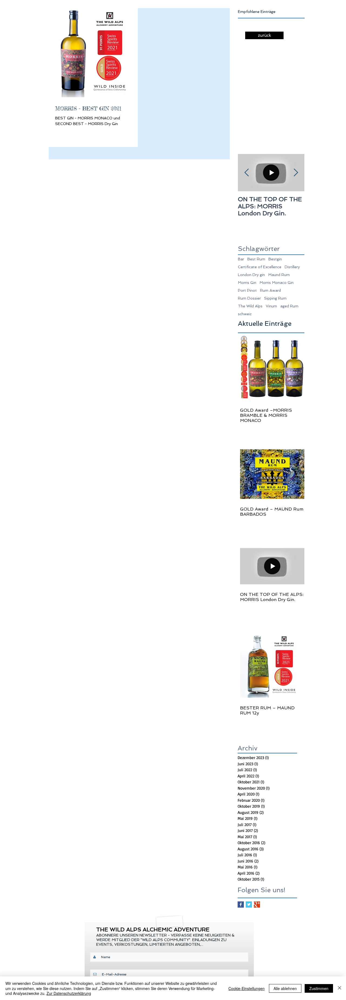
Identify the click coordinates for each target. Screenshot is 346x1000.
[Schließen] (339, 988)
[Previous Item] (246, 173)
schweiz (245, 314)
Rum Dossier (249, 298)
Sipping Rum (275, 298)
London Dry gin (251, 275)
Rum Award (270, 290)
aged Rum (289, 306)
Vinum (271, 306)
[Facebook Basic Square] (241, 904)
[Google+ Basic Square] (257, 904)
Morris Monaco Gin (277, 282)
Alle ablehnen (285, 988)
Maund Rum (279, 275)
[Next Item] (295, 173)
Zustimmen (318, 988)
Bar (241, 259)
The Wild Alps (250, 306)
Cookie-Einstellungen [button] (246, 988)
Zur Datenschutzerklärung (68, 993)
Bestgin (275, 259)
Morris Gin (247, 282)
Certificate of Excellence (259, 267)
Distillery (292, 267)
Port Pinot (247, 290)
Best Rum (256, 259)
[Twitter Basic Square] (249, 904)
